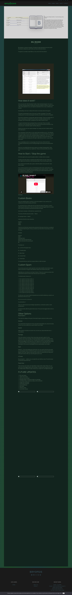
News (57, 3)
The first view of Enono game (57, 590)
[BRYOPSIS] (10, 4)
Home (49, 3)
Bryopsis (36, 572)
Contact (66, 3)
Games (53, 3)
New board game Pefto (57, 588)
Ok (63, 593)
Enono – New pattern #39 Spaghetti (57, 586)
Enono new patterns (57, 587)
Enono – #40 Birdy (57, 584)
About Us (36, 584)
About (61, 3)
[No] (70, 593)
